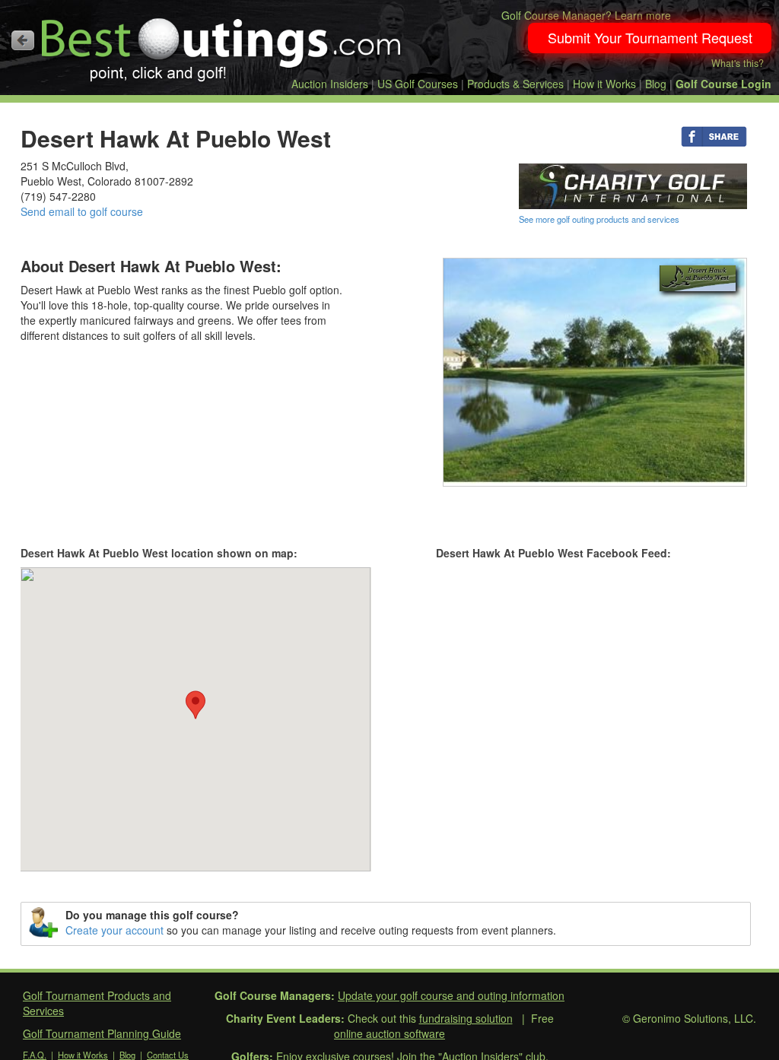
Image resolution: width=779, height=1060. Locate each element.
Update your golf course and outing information (451, 995)
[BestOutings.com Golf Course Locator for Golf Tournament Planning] (221, 44)
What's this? (737, 63)
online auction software (389, 1033)
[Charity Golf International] (633, 184)
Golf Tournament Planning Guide (102, 1033)
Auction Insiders (329, 83)
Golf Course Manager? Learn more (586, 15)
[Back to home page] (22, 40)
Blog (655, 83)
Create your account (114, 930)
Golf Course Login (723, 83)
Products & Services (515, 83)
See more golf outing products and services (599, 219)
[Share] (714, 135)
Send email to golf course (82, 211)
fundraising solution (466, 1018)
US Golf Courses (417, 83)
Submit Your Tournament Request (650, 37)
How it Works (604, 83)
